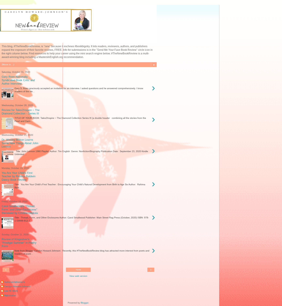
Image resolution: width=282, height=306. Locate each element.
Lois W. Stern (11, 291)
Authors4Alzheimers (14, 282)
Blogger (84, 302)
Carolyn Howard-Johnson (17, 286)
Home (78, 270)
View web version (78, 276)
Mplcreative (10, 295)
